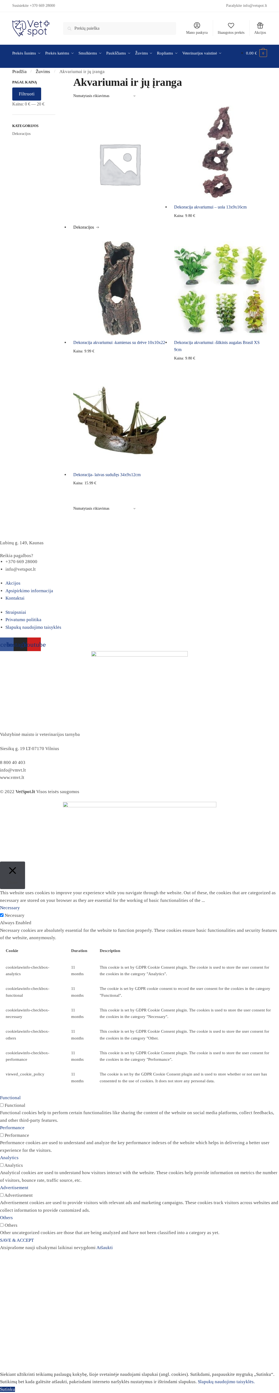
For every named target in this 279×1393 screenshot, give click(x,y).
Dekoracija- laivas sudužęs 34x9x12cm (107, 474)
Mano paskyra (197, 33)
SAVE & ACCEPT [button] (17, 1240)
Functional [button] (10, 1097)
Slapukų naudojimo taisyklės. (226, 1381)
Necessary (15, 915)
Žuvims (43, 71)
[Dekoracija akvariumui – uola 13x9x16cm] (220, 153)
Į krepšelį (220, 235)
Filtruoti (27, 93)
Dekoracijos (21, 134)
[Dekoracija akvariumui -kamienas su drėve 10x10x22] (119, 288)
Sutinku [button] (7, 1389)
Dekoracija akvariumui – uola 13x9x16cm (210, 207)
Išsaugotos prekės (231, 33)
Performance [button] (12, 1127)
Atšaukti (104, 1247)
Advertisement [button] (14, 1187)
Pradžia (19, 71)
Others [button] (6, 1217)
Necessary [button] (10, 907)
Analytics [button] (9, 1157)
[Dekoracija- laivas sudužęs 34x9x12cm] (119, 420)
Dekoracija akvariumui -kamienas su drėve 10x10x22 (119, 342)
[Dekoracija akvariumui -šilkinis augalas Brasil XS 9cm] (220, 288)
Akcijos (260, 33)
